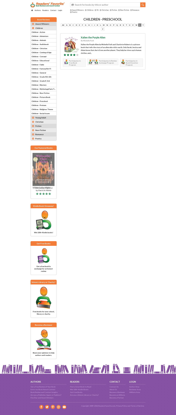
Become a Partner (117, 398)
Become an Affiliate (117, 395)
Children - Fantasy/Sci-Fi (41, 69)
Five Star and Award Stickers (42, 398)
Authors (38, 10)
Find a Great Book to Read (80, 387)
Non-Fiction (124, 10)
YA (98, 10)
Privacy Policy (121, 406)
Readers (45, 10)
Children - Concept (39, 56)
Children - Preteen (38, 105)
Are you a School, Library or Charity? (84, 395)
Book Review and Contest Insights (44, 392)
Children (90, 10)
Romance (135, 10)
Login (60, 10)
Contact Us (114, 387)
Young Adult (40, 117)
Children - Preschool (39, 101)
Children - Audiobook (40, 44)
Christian (105, 10)
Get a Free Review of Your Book (43, 387)
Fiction (114, 10)
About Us (113, 389)
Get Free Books (76, 392)
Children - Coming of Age (41, 52)
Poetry (74, 12)
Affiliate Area (134, 392)
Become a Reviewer (117, 392)
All (63, 25)
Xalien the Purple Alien (93, 37)
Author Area (134, 387)
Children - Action (38, 32)
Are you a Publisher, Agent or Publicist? (46, 395)
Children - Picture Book (40, 97)
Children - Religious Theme (42, 109)
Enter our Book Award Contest (43, 389)
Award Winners (78, 10)
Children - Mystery (38, 85)
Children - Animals (38, 40)
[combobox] (107, 5)
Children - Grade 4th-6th (41, 77)
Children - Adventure (39, 36)
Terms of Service (137, 406)
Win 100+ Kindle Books (79, 389)
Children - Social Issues (40, 113)
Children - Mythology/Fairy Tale (43, 89)
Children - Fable (37, 65)
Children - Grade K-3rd (40, 81)
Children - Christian (39, 48)
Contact (53, 10)
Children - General (38, 73)
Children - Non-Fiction (40, 93)
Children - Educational (40, 61)
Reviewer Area (135, 389)
